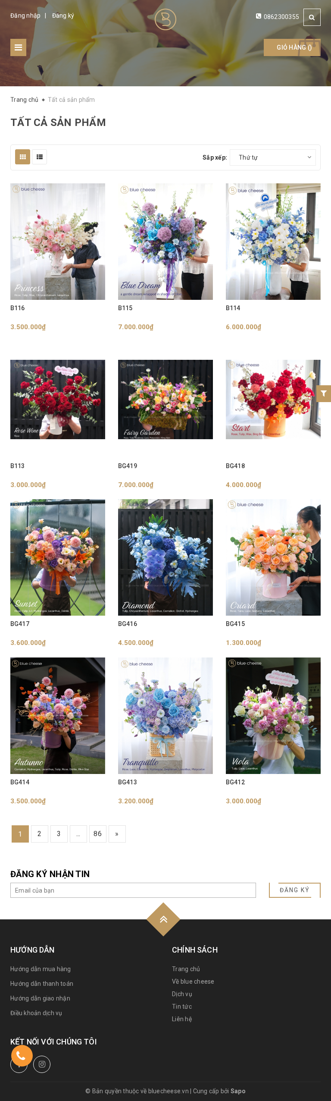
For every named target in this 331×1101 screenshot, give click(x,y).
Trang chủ (186, 969)
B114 (233, 308)
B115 (125, 308)
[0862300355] (20, 1057)
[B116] (57, 241)
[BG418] (273, 399)
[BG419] (165, 399)
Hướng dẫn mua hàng (40, 969)
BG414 (19, 782)
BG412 (235, 782)
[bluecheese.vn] (165, 19)
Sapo (238, 1091)
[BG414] (57, 715)
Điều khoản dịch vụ (36, 1013)
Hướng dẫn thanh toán (41, 983)
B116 (17, 308)
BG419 (127, 465)
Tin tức (182, 1006)
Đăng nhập (25, 15)
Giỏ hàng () (294, 47)
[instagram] (41, 1064)
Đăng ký (63, 15)
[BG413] (165, 715)
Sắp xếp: (215, 157)
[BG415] (273, 557)
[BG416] (165, 557)
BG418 (235, 465)
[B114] (273, 241)
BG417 (19, 623)
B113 (17, 465)
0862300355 (282, 16)
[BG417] (57, 557)
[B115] (165, 241)
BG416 (127, 623)
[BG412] (273, 715)
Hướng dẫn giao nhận (40, 998)
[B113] (57, 399)
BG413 (127, 782)
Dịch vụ (182, 994)
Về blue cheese (193, 981)
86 (98, 834)
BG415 (235, 623)
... (78, 834)
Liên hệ (182, 1019)
